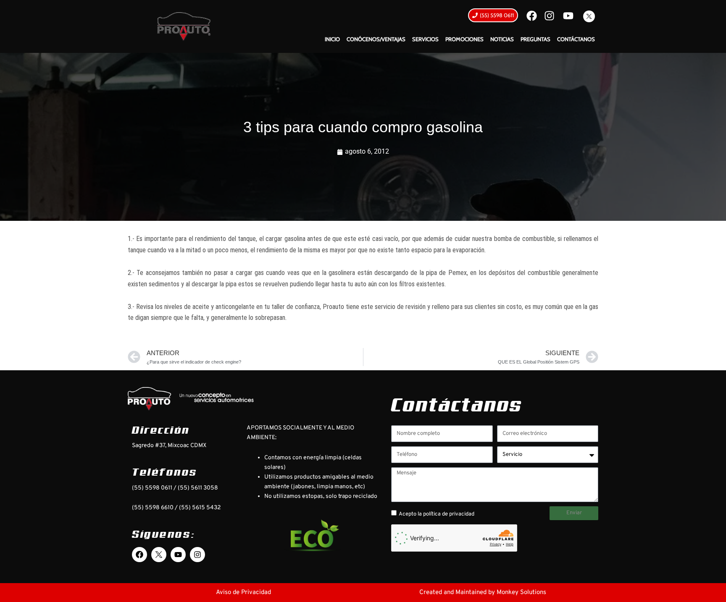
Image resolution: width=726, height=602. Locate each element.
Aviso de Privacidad (243, 593)
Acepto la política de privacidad (436, 514)
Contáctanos (576, 39)
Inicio (332, 39)
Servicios (425, 39)
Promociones (464, 39)
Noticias (502, 39)
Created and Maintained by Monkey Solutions (482, 593)
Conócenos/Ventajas (376, 39)
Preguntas (535, 39)
